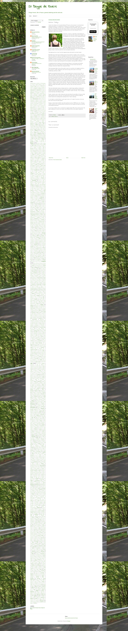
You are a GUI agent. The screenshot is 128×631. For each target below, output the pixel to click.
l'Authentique (44, 338)
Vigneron (31, 581)
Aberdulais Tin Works (37, 87)
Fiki (45, 252)
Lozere (43, 373)
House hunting (43, 311)
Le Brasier (35, 354)
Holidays (32, 305)
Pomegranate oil (33, 454)
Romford (36, 489)
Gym (45, 290)
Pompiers (40, 454)
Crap (35, 203)
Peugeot (39, 443)
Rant (42, 474)
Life (56, 116)
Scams (39, 505)
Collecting (35, 190)
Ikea (43, 317)
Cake (36, 153)
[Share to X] (61, 115)
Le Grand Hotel (41, 354)
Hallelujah (36, 292)
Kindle (42, 336)
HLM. (44, 303)
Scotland (31, 509)
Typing (31, 569)
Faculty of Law (38, 246)
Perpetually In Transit (36, 49)
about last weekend (35, 71)
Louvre (36, 373)
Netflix (35, 416)
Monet (45, 399)
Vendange (37, 577)
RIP (33, 487)
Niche (34, 419)
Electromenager (36, 236)
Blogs (43, 133)
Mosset (35, 405)
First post (40, 254)
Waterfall (38, 589)
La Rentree (36, 345)
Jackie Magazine (41, 328)
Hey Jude (35, 301)
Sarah (96, 36)
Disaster (38, 217)
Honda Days (96, 109)
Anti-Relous (41, 103)
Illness (31, 318)
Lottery (34, 372)
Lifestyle (43, 363)
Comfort (38, 192)
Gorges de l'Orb (37, 281)
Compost (38, 194)
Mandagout (32, 380)
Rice (44, 486)
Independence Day (34, 322)
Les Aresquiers (42, 358)
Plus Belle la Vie (39, 451)
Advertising (37, 92)
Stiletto (35, 540)
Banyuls (36, 122)
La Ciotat (32, 341)
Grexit (33, 286)
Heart (42, 295)
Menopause (32, 391)
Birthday (36, 130)
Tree (32, 567)
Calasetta (39, 153)
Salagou (31, 500)
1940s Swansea (38, 84)
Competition (43, 193)
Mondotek (40, 399)
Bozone (38, 143)
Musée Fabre (42, 410)
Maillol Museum (32, 378)
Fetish (35, 252)
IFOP (41, 317)
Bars (36, 123)
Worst (31, 597)
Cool (45, 198)
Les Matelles (40, 359)
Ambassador (32, 100)
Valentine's (32, 573)
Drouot (39, 227)
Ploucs (42, 450)
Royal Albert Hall (40, 491)
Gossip (41, 282)
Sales (38, 500)
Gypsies (33, 291)
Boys (31, 143)
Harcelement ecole (40, 293)
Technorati (38, 550)
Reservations (38, 482)
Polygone (42, 453)
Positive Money (32, 459)
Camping (33, 154)
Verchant (32, 578)
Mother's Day (32, 406)
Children (31, 179)
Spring (41, 532)
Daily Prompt (36, 208)
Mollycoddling (40, 397)
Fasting (44, 248)
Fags (43, 246)
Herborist (37, 300)
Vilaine (36, 581)
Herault (31, 299)
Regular (37, 479)
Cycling (37, 207)
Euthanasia (44, 243)
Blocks (31, 133)
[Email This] (58, 115)
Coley (41, 189)
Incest (32, 321)
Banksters (31, 122)
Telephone (37, 551)
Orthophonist (32, 432)
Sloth (42, 522)
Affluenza (42, 92)
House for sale (37, 311)
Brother (31, 146)
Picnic (33, 447)
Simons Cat (42, 517)
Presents (32, 462)
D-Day (45, 207)
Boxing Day (42, 141)
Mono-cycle (38, 400)
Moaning (35, 396)
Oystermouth (44, 433)
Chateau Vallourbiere (38, 174)
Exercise (35, 244)
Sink (44, 518)
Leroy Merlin (36, 358)
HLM (41, 303)
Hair (55, 116)
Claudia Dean (37, 183)
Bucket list (35, 146)
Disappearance (32, 217)
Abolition (43, 87)
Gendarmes (38, 274)
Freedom (32, 265)
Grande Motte (39, 284)
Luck (35, 374)
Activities (39, 88)
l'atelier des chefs (37, 338)
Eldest (38, 235)
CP (39, 202)
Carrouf (31, 161)
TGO (32, 553)
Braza (45, 143)
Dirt (43, 216)
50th (44, 85)
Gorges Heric (36, 282)
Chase (43, 172)
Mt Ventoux (32, 408)
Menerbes (43, 390)
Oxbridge (35, 433)
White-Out (31, 594)
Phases (36, 444)
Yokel (44, 599)
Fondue (43, 258)
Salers (35, 500)
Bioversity (31, 130)
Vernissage (38, 578)
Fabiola (43, 245)
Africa (31, 93)
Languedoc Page (33, 348)
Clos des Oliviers (43, 184)
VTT (41, 585)
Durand (40, 228)
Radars (43, 473)
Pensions (34, 441)
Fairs (34, 247)
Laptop (31, 350)
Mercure (36, 391)
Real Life (37, 477)
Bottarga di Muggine (34, 140)
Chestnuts (37, 176)
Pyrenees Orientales (33, 470)
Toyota (43, 562)
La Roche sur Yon (42, 345)
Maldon (31, 379)
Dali (43, 208)
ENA (32, 238)
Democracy (42, 210)
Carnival (43, 158)
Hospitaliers (44, 309)
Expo (40, 245)
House (32, 311)
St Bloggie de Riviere (42, 6)
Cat (43, 164)
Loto (31, 372)
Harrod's (35, 294)
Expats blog (36, 245)
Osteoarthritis (38, 432)
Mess (31, 392)
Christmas (34, 180)
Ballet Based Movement (35, 119)
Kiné (45, 336)
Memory (36, 390)
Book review (38, 138)
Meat (35, 387)
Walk (40, 586)
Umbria (35, 570)
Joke (43, 332)
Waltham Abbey (43, 587)
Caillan (32, 153)
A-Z (38, 86)
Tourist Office (44, 561)
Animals (44, 101)
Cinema (36, 181)
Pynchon (43, 469)
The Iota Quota (34, 62)
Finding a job (32, 254)
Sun (39, 543)
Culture (35, 206)
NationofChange (36, 414)
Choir (40, 179)
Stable (44, 536)
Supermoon (33, 544)
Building (39, 147)
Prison (33, 463)
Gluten (45, 277)
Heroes (41, 300)
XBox (43, 598)
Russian (35, 495)
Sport (38, 532)
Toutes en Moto (34, 562)
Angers (41, 101)
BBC (43, 123)
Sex (39, 513)
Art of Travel (39, 111)
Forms (36, 261)
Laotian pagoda (41, 349)
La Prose (42, 344)
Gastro (31, 274)
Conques (36, 198)
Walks (32, 587)
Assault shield (42, 112)
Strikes (33, 542)
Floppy (35, 257)
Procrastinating (32, 464)
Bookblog (33, 40)
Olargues (31, 427)
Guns (42, 290)
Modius (35, 397)
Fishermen (39, 255)
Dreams (41, 226)
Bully (36, 148)
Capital (35, 156)
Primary (41, 462)
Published (42, 468)
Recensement (32, 478)
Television (42, 551)
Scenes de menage (34, 506)
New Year (33, 417)
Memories (32, 390)
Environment (37, 239)
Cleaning (31, 184)
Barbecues (32, 123)
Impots (45, 318)
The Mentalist (32, 554)
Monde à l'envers (37, 398)
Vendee (43, 577)
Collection (40, 190)
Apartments (43, 105)
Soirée (34, 526)
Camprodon (32, 155)
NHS (44, 418)
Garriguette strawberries (34, 273)
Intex (39, 326)
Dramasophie (37, 226)
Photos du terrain (34, 46)
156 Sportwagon (43, 83)
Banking (43, 120)
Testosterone (44, 552)
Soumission (35, 527)
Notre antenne (32, 423)
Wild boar (38, 594)
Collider (33, 191)
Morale (31, 405)
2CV (36, 85)
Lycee (42, 374)
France (44, 261)
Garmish (43, 272)
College (44, 190)
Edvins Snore (34, 234)
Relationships (42, 479)
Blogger (35, 133)
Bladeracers (42, 131)
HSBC (41, 312)
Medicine (38, 388)
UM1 (32, 570)
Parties (37, 437)
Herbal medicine (32, 300)
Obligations (37, 425)
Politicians (44, 452)
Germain (44, 275)
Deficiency (31, 210)
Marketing (39, 381)
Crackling (31, 203)
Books (43, 138)
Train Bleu (39, 563)
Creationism (39, 203)
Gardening (35, 272)
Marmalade (36, 382)
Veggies (43, 576)
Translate (39, 22)
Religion (31, 480)
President (37, 462)
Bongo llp (39, 137)
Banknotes (32, 121)
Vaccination (42, 572)
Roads (39, 488)
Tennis (35, 552)
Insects (43, 322)
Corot (35, 200)
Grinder (37, 286)
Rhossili (40, 486)
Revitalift (36, 486)
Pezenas (31, 444)
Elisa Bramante (42, 236)
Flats (43, 255)
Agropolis (40, 94)
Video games (32, 580)
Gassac (40, 273)
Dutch (31, 229)
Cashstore (35, 162)
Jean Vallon (35, 331)
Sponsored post (32, 532)
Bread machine (37, 144)
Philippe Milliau (41, 444)
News (43, 417)
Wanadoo (32, 588)
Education (44, 233)
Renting (35, 481)
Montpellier (32, 404)
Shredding (42, 515)
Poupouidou (33, 460)
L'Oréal (31, 340)
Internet (31, 326)
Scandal (43, 505)
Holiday (41, 304)
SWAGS (31, 545)
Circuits (40, 181)
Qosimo (43, 470)
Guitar (34, 290)
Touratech (38, 561)
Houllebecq (44, 310)
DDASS (40, 209)
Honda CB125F (32, 308)
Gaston (43, 273)
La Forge (43, 341)
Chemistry (31, 176)
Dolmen (38, 219)
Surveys (43, 544)
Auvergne (35, 115)
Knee (41, 337)
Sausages (31, 505)
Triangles (36, 567)
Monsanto (42, 400)
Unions (39, 570)
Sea (43, 509)
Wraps (34, 597)
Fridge (32, 267)
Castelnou (31, 164)
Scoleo (43, 508)
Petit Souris (41, 442)
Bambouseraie (42, 119)
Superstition (38, 544)
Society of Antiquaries (37, 525)
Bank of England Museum (35, 120)
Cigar (43, 180)
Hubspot (44, 312)
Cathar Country (43, 165)
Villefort (43, 581)
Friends (36, 267)
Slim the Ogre (37, 522)
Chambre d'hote (41, 171)
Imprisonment (42, 319)
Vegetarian (37, 576)
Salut (32, 501)
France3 (41, 263)
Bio (41, 129)
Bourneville (42, 140)
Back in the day (34, 54)
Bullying (40, 148)
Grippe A (42, 286)
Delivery (37, 210)
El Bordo (33, 235)
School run (44, 507)
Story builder (36, 541)
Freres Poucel (40, 266)
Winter (39, 595)
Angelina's (37, 101)
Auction (43, 113)
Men (39, 390)
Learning (40, 356)
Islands (37, 327)
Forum (39, 261)
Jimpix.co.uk (44, 331)
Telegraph (33, 551)
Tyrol (34, 569)
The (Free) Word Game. (36, 68)
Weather (37, 590)
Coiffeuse (52, 116)
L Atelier (32, 338)
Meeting (31, 389)
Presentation (44, 461)
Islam (34, 327)
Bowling (37, 141)
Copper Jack (37, 199)
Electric (31, 236)
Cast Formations (32, 163)
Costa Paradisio (32, 201)
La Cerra (44, 340)
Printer (45, 462)
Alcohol (38, 96)
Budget (40, 146)
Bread (32, 144)
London (40, 370)
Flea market (38, 256)
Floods (31, 257)
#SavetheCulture (33, 83)
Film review (36, 253)
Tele (45, 550)
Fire (36, 254)
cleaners (43, 183)
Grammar (44, 283)
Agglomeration (42, 93)
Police (32, 452)
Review (32, 486)
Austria (38, 114)
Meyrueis (44, 392)
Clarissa (31, 183)
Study (37, 542)
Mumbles (42, 408)
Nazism (31, 415)
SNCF (45, 523)
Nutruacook (32, 425)
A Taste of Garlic (33, 86)
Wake (32, 586)
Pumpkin (36, 469)
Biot (44, 129)
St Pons (40, 536)
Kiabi (39, 336)
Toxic (39, 562)
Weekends (32, 591)
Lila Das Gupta (38, 365)
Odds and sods (32, 426)
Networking (39, 416)
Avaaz (39, 115)
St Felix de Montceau (33, 534)
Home (30, 16)
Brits (39, 145)
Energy (36, 238)
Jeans (40, 331)
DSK (42, 227)
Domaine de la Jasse (33, 221)
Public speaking (36, 468)
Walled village (37, 587)
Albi (34, 96)
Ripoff (37, 487)
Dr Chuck (31, 225)
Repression (32, 482)
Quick (44, 472)
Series (33, 513)
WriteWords (42, 597)
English (39, 238)
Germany (32, 276)
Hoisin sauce (37, 304)
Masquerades (43, 383)
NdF (34, 415)
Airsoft (40, 95)
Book (32, 138)
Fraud (39, 264)
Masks (39, 383)
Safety (37, 496)
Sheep (43, 513)
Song (31, 527)
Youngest (42, 600)
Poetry (45, 451)
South (39, 528)
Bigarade (31, 129)
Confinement (42, 197)
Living (31, 369)
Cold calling (37, 189)
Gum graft (38, 290)
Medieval (43, 388)
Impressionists (34, 319)
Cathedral (33, 166)
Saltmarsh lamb (43, 500)
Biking (39, 129)
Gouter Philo (33, 283)
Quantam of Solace (38, 471)
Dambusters (32, 209)
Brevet (41, 144)
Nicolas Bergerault (39, 419)
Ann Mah (35, 102)
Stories (41, 540)
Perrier (31, 442)
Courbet (43, 201)
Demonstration (32, 211)
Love (40, 373)
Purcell (40, 469)
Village (39, 581)
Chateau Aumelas (38, 173)
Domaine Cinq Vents (41, 220)
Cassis (43, 162)
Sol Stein (38, 526)
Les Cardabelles (33, 359)
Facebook (32, 246)
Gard (31, 272)
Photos (42, 445)
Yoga (40, 599)
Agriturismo (35, 94)
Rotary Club (38, 490)
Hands (45, 292)
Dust (43, 228)
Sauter (36, 505)
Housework (33, 312)
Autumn (31, 115)
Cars (35, 161)
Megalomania (37, 389)
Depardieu (42, 211)
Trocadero (43, 568)
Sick (36, 516)
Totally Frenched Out (36, 45)
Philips (31, 445)
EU (30, 243)
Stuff (41, 542)
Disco (43, 217)
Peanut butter (38, 440)
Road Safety (35, 488)
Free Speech (44, 264)
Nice (31, 419)
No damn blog (34, 53)
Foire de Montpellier (37, 258)
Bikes (35, 129)
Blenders (31, 132)
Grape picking (36, 285)
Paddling (40, 434)
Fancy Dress (32, 248)
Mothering (42, 406)
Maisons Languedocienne (40, 378)
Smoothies (40, 523)
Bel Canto (33, 128)
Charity (31, 172)
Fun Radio (42, 268)
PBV (34, 440)
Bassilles (40, 123)
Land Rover (37, 347)
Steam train (43, 537)
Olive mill (40, 427)
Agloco (31, 94)
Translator (38, 564)
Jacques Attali (38, 329)
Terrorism (39, 552)
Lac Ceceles (40, 346)
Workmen (39, 596)
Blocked (43, 132)
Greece (41, 285)
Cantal (44, 155)
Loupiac (32, 373)
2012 (43, 84)
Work (35, 596)
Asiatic (33, 112)
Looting (41, 371)
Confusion (31, 198)
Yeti (37, 599)
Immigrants (40, 318)
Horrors (36, 309)
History (37, 303)
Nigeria (45, 419)
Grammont (33, 284)
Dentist (38, 211)
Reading (31, 477)
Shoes (31, 514)
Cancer (40, 155)
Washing (39, 588)
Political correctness (38, 452)
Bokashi (32, 137)
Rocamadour (43, 488)
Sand (41, 501)
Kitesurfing (37, 337)
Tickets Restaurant (37, 559)
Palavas (36, 435)
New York (39, 417)
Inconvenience (37, 321)
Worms (43, 596)
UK (40, 569)
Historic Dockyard (42, 302)
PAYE (31, 440)
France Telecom (36, 263)
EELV (38, 234)
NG (40, 418)
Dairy (41, 208)
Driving (32, 227)
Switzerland (34, 546)
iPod (31, 327)
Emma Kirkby (44, 237)
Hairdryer (31, 292)
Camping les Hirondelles (40, 154)
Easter (32, 230)
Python (40, 470)
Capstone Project (40, 156)
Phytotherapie (32, 446)
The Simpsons (38, 554)
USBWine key (41, 571)
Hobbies (31, 304)
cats (36, 166)
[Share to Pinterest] (63, 115)
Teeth (42, 550)
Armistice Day (37, 110)
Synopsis (39, 546)
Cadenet (44, 152)
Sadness (31, 496)
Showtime (36, 515)
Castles (36, 164)
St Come (43, 533)
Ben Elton (37, 128)
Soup (39, 527)
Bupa (43, 148)
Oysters (32, 434)
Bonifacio (44, 137)
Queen (43, 471)
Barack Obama (41, 122)
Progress (44, 464)
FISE (44, 254)
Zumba (35, 603)
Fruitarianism (33, 268)
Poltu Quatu (38, 453)
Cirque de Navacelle (37, 182)
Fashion (41, 248)
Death (43, 209)
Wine (35, 595)
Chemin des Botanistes (40, 175)
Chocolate (36, 179)
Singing (31, 518)
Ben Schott (43, 128)
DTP (45, 227)
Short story (42, 514)
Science (36, 508)
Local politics (43, 369)
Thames (37, 553)
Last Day (39, 350)
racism (40, 473)
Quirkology (32, 473)
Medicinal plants (32, 388)
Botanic (43, 139)
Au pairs (39, 113)
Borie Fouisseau (37, 139)
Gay (34, 274)
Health (38, 295)
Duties (34, 229)
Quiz (36, 473)
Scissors (40, 508)
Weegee (42, 590)
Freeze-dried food (39, 265)
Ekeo (45, 234)
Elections (42, 235)
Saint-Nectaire (39, 498)
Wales (36, 586)
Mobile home (40, 396)
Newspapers (37, 418)
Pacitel (37, 434)
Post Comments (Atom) (57, 159)
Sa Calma (43, 495)
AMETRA (37, 100)
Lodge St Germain (33, 370)
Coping (32, 199)
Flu (45, 257)
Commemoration (43, 192)
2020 (34, 85)
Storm (45, 540)
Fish (31, 255)
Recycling (41, 478)
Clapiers (43, 182)
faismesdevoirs (39, 247)
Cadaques (35, 152)
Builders (35, 147)
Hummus (43, 313)
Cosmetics (43, 200)
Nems (42, 415)
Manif (37, 380)
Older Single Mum (35, 67)
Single (35, 518)
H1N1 (36, 291)
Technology (33, 550)
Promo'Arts (42, 465)
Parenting (34, 436)
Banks (43, 121)
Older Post (83, 157)
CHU (40, 180)
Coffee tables (33, 188)
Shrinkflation (32, 516)
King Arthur (33, 337)
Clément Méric (37, 184)
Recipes (37, 478)
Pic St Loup (44, 446)
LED (34, 357)
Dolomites (42, 219)
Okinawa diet (42, 426)
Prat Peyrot (35, 461)
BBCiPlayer (32, 124)
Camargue (44, 153)
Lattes (43, 350)
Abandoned (42, 86)
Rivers (40, 487)
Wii (35, 594)
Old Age (36, 427)
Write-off (38, 597)
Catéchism (37, 165)
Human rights (34, 313)
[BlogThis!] (60, 115)
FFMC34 (38, 252)
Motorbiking (32, 407)
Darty (36, 209)
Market (35, 381)
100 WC (38, 83)
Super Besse (44, 543)
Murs (39, 409)
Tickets (31, 559)
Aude (31, 114)
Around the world (43, 110)
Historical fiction (32, 303)
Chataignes (32, 173)
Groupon (39, 287)
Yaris (34, 599)
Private (37, 463)
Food (31, 259)
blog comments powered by (71, 618)
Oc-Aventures (42, 425)
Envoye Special (43, 239)
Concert (31, 197)
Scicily (32, 508)
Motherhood (38, 406)
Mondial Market (35, 399)
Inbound (37, 320)
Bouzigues (32, 141)
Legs (41, 357)
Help (43, 296)
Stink (38, 540)
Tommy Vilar (40, 560)
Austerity (34, 114)
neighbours (38, 415)
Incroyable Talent (43, 321)
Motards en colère (41, 405)
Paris (43, 436)
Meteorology (39, 392)
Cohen (38, 188)
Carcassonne (44, 157)
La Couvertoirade (38, 341)
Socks (43, 525)
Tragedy (31, 563)
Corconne (31, 200)
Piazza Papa (38, 446)
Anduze (41, 100)
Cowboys (36, 202)
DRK (36, 227)
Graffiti (41, 283)
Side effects (44, 516)
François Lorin (35, 264)
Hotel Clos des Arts (34, 310)
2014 (31, 85)
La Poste (37, 344)
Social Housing (37, 524)
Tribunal (40, 567)
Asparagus (36, 112)
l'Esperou (38, 339)
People (43, 441)
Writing (31, 598)
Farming (37, 248)
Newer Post (51, 157)
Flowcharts (41, 257)
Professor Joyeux (38, 464)
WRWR (36, 598)
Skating (36, 519)
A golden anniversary (35, 50)
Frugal (45, 267)
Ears (40, 229)
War (36, 588)
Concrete (36, 197)
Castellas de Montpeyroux (41, 163)
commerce (32, 193)
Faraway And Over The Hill (36, 72)
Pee (31, 441)
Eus (40, 243)
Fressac (44, 266)
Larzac (35, 350)
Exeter (40, 244)
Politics (33, 453)
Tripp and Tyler (37, 568)
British (45, 144)
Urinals (31, 571)
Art (35, 111)
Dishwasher (36, 218)
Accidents (35, 88)
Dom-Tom (31, 220)
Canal (36, 155)
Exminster (44, 244)
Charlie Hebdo (37, 172)
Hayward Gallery (32, 295)
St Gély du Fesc (41, 534)
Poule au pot (43, 459)
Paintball (44, 434)
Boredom (31, 139)
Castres (40, 164)
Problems (42, 463)
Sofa (31, 526)
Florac (38, 257)
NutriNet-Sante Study (37, 424)
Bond (36, 137)
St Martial (35, 536)
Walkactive (44, 586)
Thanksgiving (42, 553)
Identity (34, 317)
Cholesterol (44, 179)
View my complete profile (95, 39)
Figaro (42, 252)
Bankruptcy (38, 121)
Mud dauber (37, 408)
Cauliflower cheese (42, 166)
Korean (44, 337)
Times (31, 560)
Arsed (32, 111)
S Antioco (38, 495)
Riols (31, 487)
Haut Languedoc (41, 294)
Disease (31, 218)
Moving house (40, 407)
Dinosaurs (35, 216)
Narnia (31, 414)
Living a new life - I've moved (96, 70)
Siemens (33, 517)
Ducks (32, 228)
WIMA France (43, 594)
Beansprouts (42, 124)
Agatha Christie (36, 93)
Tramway (33, 564)
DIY (35, 219)
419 (41, 85)
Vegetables (32, 576)
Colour (37, 191)
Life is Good (38, 363)
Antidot (35, 105)
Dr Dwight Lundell (38, 225)
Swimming (40, 545)
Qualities (31, 471)
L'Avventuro (33, 339)
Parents (39, 436)
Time (43, 559)
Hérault (35, 299)
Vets (37, 579)
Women (43, 595)
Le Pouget (37, 355)
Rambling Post (92, 59)
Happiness (33, 293)
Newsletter (32, 418)
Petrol (35, 443)
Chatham (44, 174)
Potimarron (38, 459)
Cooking (40, 198)
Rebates (42, 477)
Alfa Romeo (43, 96)
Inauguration (32, 320)
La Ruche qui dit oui (33, 346)
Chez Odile (42, 176)
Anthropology (36, 103)
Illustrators (35, 318)
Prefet (39, 461)
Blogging (39, 133)
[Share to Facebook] (62, 115)
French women (34, 266)
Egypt (42, 234)
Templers (31, 552)
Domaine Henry (41, 221)
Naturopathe (42, 414)
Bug (31, 147)
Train (35, 563)
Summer (36, 543)
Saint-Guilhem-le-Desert (39, 497)
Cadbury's (40, 152)
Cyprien (41, 207)
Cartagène (39, 161)
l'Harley (43, 339)
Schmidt (42, 506)
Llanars (35, 369)
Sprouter (35, 533)
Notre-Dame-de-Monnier (40, 423)
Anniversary (40, 102)
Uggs (37, 569)
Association (32, 113)
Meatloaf (39, 387)
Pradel (41, 460)
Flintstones (43, 256)
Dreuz (45, 226)
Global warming (39, 277)
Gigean (40, 276)
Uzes (34, 572)
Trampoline (44, 563)
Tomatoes (35, 560)
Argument (31, 110)
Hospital (39, 309)
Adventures (32, 92)
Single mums (40, 518)
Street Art (41, 541)
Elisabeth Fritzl (32, 237)
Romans (32, 489)
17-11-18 (33, 84)
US (34, 571)
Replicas (43, 481)
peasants (43, 440)
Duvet (38, 229)
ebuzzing (39, 230)
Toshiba (34, 561)
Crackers (43, 202)
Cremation (44, 203)
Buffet (44, 146)
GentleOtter (36, 275)
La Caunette (40, 340)
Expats (32, 245)
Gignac (43, 276)
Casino (40, 162)
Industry (40, 322)
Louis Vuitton (43, 372)
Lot (44, 371)
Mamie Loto (37, 379)
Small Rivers (36, 523)
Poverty (38, 460)
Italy (35, 328)
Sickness (39, 516)
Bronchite (42, 145)
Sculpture (39, 509)
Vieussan (37, 580)
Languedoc (42, 347)
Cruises (31, 206)
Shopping (36, 514)
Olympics (35, 428)
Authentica (42, 114)
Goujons (44, 282)
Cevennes (36, 170)
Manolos (41, 380)
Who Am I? (35, 16)
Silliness (37, 517)
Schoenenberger (33, 507)
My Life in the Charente (36, 57)
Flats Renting (32, 256)
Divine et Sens (42, 218)
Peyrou (43, 443)
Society (31, 525)
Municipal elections (33, 409)
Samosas (36, 501)
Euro (33, 243)
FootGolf (33, 261)
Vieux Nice (42, 580)
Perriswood (35, 442)
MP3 (44, 407)
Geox (41, 275)
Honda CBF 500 (39, 308)
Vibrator (40, 579)
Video (44, 579)
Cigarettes (31, 181)
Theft (44, 555)
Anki (32, 102)
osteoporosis (44, 432)
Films (40, 253)
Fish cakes (35, 255)
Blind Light (39, 132)
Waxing (43, 589)
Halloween (40, 292)
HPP (37, 312)
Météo (35, 392)
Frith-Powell (40, 267)
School (38, 507)
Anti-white (40, 104)
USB (36, 571)
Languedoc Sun (41, 348)
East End (44, 229)
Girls (31, 277)
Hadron (40, 291)
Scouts (36, 509)
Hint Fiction (35, 302)
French (44, 265)
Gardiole (39, 272)
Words (31, 596)
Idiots (38, 317)
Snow (32, 524)
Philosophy (37, 445)
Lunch (38, 374)
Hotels (40, 310)
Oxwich (39, 433)
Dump (36, 228)
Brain (41, 143)
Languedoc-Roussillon (34, 349)
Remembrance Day (38, 480)
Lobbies (38, 369)
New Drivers (44, 416)
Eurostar (36, 243)
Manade (43, 379)
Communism (37, 193)
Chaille (36, 171)
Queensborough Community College (36, 472)
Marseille (41, 382)
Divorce (31, 219)
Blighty (35, 132)
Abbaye (31, 87)
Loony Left (36, 371)
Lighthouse (32, 364)
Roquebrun (41, 489)
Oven (32, 433)
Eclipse (43, 230)
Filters (44, 253)
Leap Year (35, 356)
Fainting (31, 247)
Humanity (38, 313)
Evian (32, 244)
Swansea (35, 545)
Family (43, 247)
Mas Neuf (35, 383)
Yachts (31, 599)
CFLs (32, 171)
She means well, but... (36, 32)
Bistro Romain (36, 131)
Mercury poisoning (42, 391)
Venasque (31, 577)
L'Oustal (35, 340)
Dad (32, 208)
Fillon (32, 253)
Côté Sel (38, 201)
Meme (43, 389)
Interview (35, 326)
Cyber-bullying (32, 207)
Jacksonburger (32, 329)
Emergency (38, 237)
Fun (38, 268)
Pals (40, 435)
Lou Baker (38, 372)
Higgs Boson (41, 301)
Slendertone (32, 522)
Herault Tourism (41, 299)
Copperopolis (42, 199)
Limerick (43, 365)
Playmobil (31, 450)
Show (31, 515)
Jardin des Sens (36, 330)
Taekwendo (44, 546)
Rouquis (43, 490)
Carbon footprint (37, 157)
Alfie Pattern (32, 97)
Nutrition (43, 424)
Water (34, 589)
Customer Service (41, 206)
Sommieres (43, 526)
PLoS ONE (37, 450)
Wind (32, 595)
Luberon (31, 374)
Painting (32, 435)
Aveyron (43, 115)
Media (43, 387)
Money (33, 400)
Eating (36, 230)
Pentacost (39, 441)
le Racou (42, 355)
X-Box (40, 598)
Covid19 (31, 202)
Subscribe (93, 31)
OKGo (38, 426)
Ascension (44, 111)
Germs (37, 276)
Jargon (42, 330)
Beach (37, 124)
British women (34, 145)
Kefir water (35, 336)
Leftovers (37, 357)
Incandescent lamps (42, 320)
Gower (37, 283)
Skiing (40, 519)
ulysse (45, 569)
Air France (35, 95)
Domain (36, 220)
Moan (32, 396)
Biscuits (41, 130)
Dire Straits (40, 216)
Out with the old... (96, 82)
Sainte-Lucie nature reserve (39, 499)
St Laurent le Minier (40, 535)
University (42, 570)
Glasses (34, 277)
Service (36, 513)
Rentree (39, 481)
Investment (43, 326)
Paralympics (44, 435)
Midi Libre (42, 393)
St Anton (39, 533)
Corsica (39, 200)
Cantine (31, 156)
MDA (32, 387)
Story (32, 541)
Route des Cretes (33, 491)
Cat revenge (32, 165)
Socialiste (43, 524)
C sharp (31, 152)
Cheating (33, 175)
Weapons (31, 590)
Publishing (32, 469)
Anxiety (38, 105)
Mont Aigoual (32, 401)
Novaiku (31, 424)
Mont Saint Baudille (39, 401)
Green (45, 285)
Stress (45, 541)
